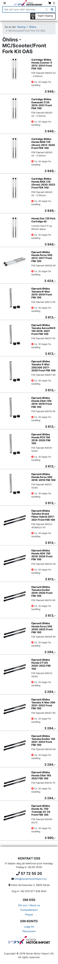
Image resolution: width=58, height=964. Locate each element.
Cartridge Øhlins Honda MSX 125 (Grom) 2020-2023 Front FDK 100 (43, 183)
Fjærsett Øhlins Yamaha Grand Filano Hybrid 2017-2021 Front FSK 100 (43, 515)
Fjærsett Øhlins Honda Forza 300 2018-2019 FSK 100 (43, 477)
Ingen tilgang (45, 15)
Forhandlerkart (29, 909)
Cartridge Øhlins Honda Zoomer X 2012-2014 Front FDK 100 (41, 64)
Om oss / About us (29, 905)
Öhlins (32, 26)
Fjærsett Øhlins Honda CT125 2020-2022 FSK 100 (41, 664)
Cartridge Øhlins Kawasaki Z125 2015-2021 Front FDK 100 (41, 104)
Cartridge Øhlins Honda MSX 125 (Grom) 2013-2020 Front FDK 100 (43, 143)
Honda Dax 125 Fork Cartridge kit (43, 220)
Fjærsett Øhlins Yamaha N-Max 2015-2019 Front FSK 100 (41, 293)
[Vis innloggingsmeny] (54, 3)
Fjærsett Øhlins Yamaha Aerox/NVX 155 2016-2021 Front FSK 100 (43, 330)
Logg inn (29, 926)
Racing (21, 26)
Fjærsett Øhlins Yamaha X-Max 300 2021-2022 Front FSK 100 (43, 704)
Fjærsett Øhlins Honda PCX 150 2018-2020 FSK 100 (41, 439)
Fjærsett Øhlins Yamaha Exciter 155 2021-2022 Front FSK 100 (43, 740)
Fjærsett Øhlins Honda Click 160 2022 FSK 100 (41, 775)
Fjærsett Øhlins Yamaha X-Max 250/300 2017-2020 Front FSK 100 (43, 366)
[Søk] (52, 9)
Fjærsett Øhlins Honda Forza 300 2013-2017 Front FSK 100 (41, 257)
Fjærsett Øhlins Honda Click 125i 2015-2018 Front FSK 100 (41, 402)
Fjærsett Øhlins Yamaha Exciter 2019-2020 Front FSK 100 (41, 591)
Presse (29, 914)
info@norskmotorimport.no (31, 878)
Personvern (29, 931)
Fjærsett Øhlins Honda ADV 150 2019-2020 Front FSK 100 (41, 555)
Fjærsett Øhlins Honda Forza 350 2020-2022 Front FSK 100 (42, 628)
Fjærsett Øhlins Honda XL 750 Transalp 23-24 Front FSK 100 (40, 810)
